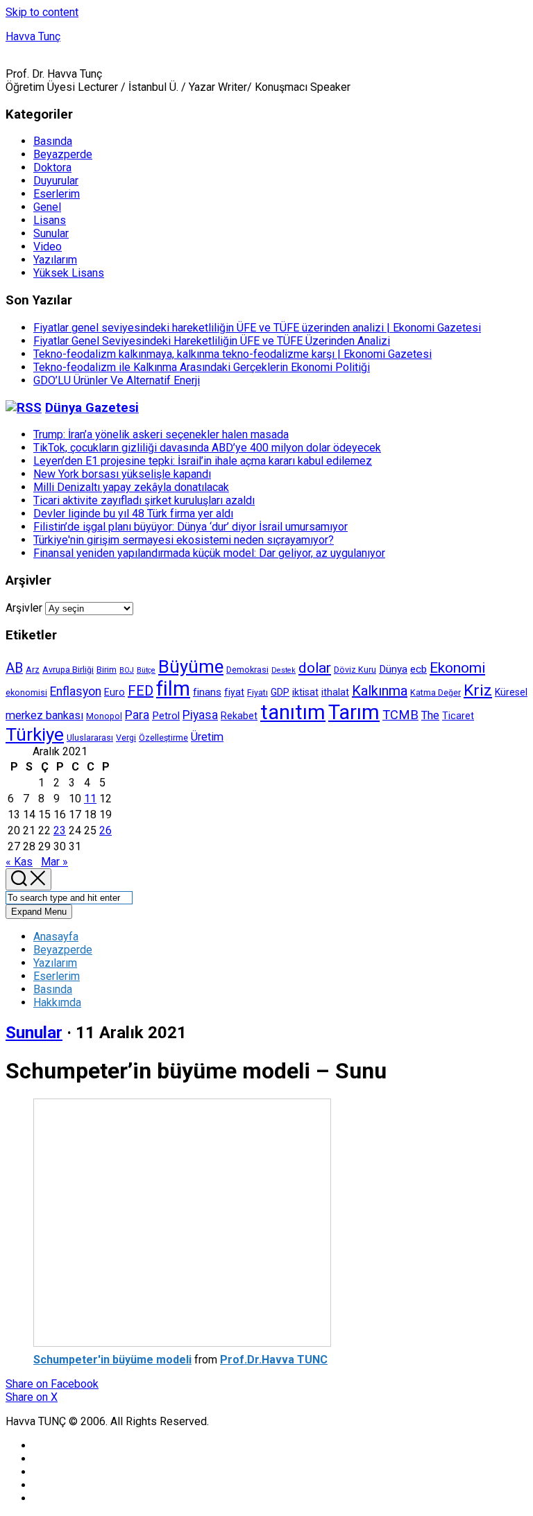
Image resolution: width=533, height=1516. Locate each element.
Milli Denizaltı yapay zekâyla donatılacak (131, 487)
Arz (33, 669)
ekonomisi (26, 692)
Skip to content (42, 12)
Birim (106, 669)
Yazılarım (55, 259)
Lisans (49, 220)
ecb (418, 669)
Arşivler (24, 607)
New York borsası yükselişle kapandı (122, 474)
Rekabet (239, 715)
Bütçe (146, 670)
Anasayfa (55, 936)
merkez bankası (44, 715)
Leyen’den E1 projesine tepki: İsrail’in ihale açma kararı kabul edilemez (202, 460)
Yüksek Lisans (68, 272)
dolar (314, 668)
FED (140, 690)
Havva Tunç (33, 36)
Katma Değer (435, 692)
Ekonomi (457, 668)
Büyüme (190, 666)
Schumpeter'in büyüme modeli (112, 1359)
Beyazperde (62, 154)
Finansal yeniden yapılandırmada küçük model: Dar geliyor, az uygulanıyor (209, 553)
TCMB (400, 714)
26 (105, 830)
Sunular (51, 233)
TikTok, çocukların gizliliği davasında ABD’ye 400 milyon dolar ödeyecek (207, 447)
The (430, 715)
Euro (114, 692)
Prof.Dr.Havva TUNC (274, 1359)
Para (137, 715)
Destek (283, 670)
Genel (47, 207)
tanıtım (292, 712)
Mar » (54, 861)
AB (14, 668)
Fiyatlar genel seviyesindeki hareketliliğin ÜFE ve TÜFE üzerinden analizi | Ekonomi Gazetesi (257, 327)
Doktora (52, 167)
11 (90, 798)
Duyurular (55, 180)
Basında (52, 141)
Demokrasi (247, 669)
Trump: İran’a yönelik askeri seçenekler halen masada (161, 434)
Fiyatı (257, 692)
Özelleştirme (163, 737)
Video (47, 246)
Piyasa (200, 715)
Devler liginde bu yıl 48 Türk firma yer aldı (133, 513)
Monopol (104, 716)
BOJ (126, 670)
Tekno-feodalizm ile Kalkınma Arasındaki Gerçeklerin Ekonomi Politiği (201, 367)
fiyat (234, 692)
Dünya (393, 669)
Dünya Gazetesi (92, 407)
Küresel (511, 692)
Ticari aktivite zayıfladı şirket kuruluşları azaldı (144, 500)
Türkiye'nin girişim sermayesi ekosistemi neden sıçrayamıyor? (183, 539)
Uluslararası (90, 737)
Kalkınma (379, 690)
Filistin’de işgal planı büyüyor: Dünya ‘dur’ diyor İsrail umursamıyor (190, 526)
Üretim (207, 736)
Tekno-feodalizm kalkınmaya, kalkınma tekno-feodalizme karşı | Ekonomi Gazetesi (232, 354)
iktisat (305, 692)
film (173, 688)
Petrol (166, 715)
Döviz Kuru (355, 669)
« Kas (19, 861)
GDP (280, 692)
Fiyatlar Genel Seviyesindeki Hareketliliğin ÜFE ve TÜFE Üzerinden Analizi (211, 340)
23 (59, 830)
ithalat (335, 692)
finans (207, 692)
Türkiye (35, 734)
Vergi (126, 737)
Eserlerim (56, 193)
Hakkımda (57, 1002)
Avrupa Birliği (68, 669)
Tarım (354, 712)
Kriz (478, 690)
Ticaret (458, 715)
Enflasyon (75, 691)
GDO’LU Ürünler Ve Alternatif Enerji (116, 380)
